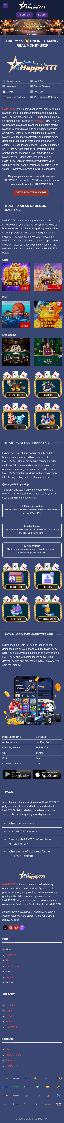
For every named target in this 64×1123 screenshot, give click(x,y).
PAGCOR (39, 121)
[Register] (16, 576)
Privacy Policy (13, 1055)
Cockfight (11, 955)
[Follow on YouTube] (16, 927)
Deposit (10, 1016)
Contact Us (12, 1066)
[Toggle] (5, 824)
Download (11, 1027)
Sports (9, 977)
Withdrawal (12, 1021)
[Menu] (5, 5)
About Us (11, 1049)
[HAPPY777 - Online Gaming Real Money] (32, 5)
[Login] (48, 576)
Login (9, 1010)
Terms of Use (13, 1060)
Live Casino (12, 966)
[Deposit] (16, 608)
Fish (8, 960)
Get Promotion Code (31, 192)
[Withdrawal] (48, 608)
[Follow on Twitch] (22, 927)
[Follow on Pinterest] (10, 927)
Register (10, 1005)
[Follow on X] (5, 927)
